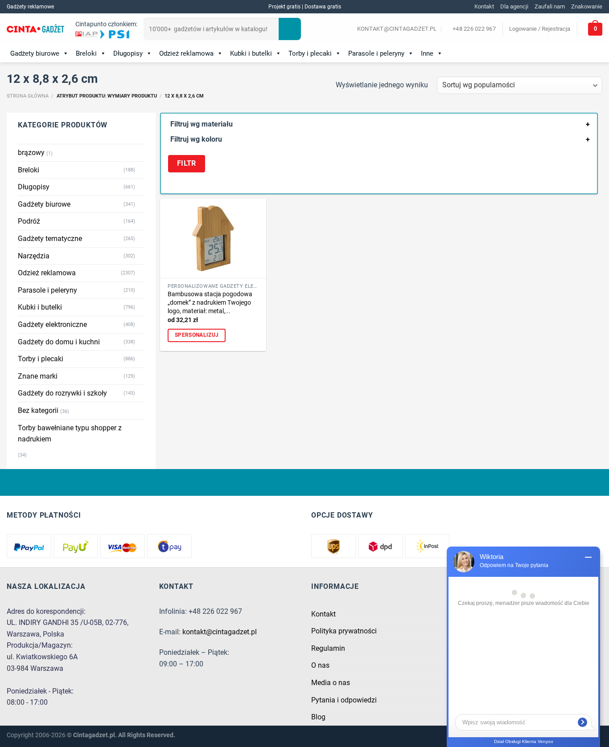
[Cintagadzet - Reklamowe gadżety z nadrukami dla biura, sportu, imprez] (35, 29)
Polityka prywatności (344, 631)
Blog (318, 717)
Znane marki (38, 376)
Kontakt (484, 6)
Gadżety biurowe (34, 53)
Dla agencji (514, 6)
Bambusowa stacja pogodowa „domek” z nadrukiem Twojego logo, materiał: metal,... (210, 302)
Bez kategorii (38, 410)
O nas (320, 665)
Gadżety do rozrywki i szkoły (62, 393)
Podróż (29, 221)
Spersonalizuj (197, 335)
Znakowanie (586, 6)
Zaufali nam (550, 6)
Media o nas (330, 682)
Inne (427, 53)
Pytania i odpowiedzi (344, 700)
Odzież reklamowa (186, 53)
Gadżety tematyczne (50, 238)
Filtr (186, 163)
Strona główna (28, 96)
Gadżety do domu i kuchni (59, 342)
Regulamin (328, 648)
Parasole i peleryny (376, 53)
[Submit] (290, 29)
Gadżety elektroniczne (52, 324)
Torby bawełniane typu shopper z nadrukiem (70, 434)
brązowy (31, 152)
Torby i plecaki (310, 53)
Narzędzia (33, 256)
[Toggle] (140, 169)
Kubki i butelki (251, 53)
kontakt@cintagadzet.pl (219, 632)
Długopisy (128, 53)
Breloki (86, 53)
